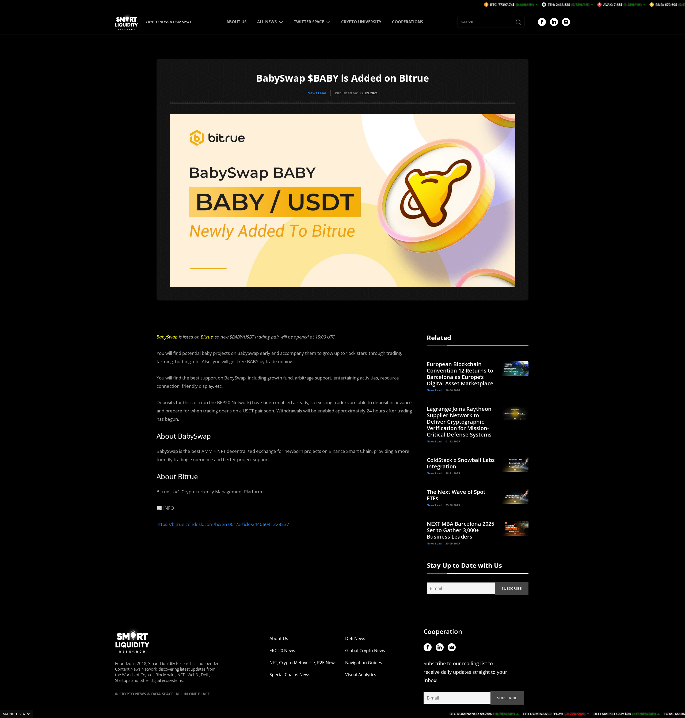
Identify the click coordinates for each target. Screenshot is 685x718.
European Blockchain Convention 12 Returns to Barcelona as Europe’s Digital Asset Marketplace (460, 373)
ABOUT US (236, 21)
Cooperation (443, 631)
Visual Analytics (360, 675)
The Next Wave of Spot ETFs (456, 495)
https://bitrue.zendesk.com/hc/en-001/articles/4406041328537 (223, 524)
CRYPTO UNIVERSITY (361, 21)
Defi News (355, 638)
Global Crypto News (365, 650)
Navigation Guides (363, 663)
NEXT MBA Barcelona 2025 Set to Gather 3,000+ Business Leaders (460, 530)
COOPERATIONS (407, 21)
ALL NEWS (267, 21)
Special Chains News (289, 675)
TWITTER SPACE (309, 21)
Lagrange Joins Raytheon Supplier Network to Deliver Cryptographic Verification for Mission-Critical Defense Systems (459, 421)
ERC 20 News (282, 650)
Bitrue (207, 337)
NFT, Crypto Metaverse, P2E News (303, 663)
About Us (278, 638)
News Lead (316, 93)
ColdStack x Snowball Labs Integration (461, 463)
